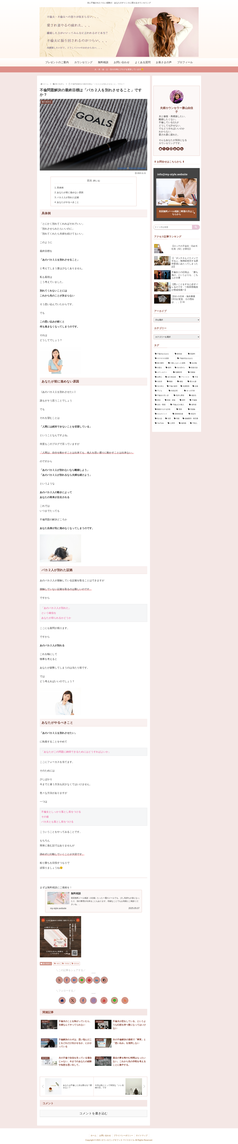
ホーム (93, 1135)
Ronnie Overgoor (137, 168)
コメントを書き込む (93, 1113)
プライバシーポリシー (123, 1135)
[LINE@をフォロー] (114, 1000)
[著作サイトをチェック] (62, 1000)
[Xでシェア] (59, 980)
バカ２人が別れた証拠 (68, 197)
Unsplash (122, 168)
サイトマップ (142, 1135)
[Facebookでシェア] (66, 980)
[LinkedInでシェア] (96, 980)
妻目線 (76, 964)
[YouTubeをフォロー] (104, 1000)
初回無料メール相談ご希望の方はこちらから (176, 212)
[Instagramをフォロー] (93, 1000)
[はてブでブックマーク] (74, 980)
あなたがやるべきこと (68, 202)
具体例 (60, 187)
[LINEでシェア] (81, 980)
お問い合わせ (105, 1135)
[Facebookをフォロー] (83, 1000)
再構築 (66, 964)
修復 (58, 964)
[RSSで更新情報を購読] (124, 1000)
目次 (89, 180)
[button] (104, 980)
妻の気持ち (47, 964)
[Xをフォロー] (72, 1000)
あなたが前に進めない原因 (70, 192)
